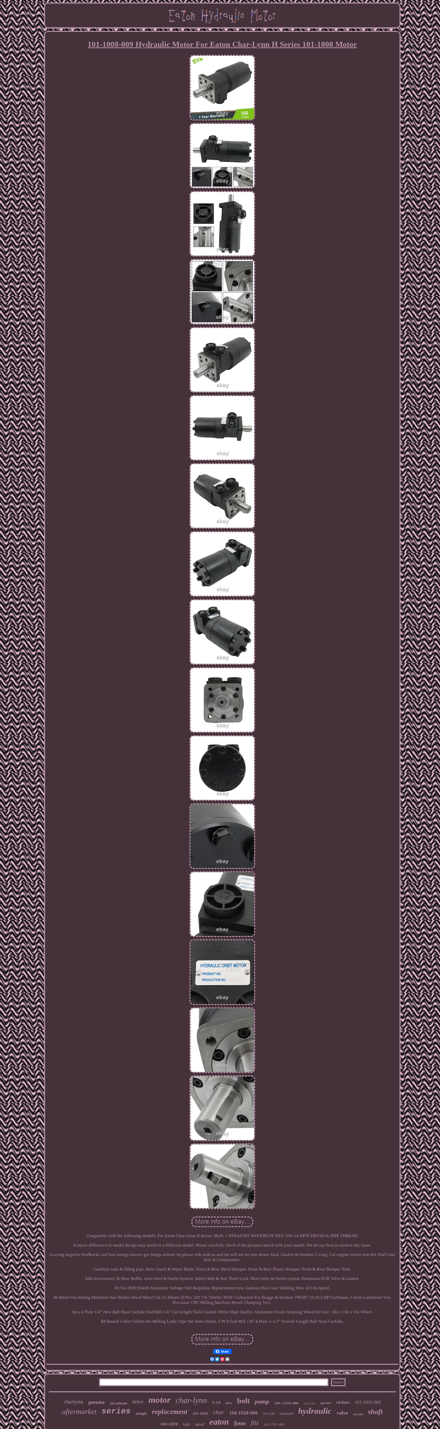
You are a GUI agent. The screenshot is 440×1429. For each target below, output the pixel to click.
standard (286, 1413)
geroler (326, 1403)
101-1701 (309, 1403)
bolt (243, 1400)
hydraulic (315, 1410)
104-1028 (169, 1424)
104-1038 (358, 1414)
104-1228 (268, 1413)
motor (159, 1400)
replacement (169, 1411)
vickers (343, 1402)
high (186, 1424)
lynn (240, 1423)
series (116, 1411)
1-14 (216, 1402)
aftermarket (79, 1411)
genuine (96, 1402)
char (218, 1412)
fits (255, 1422)
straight (141, 1413)
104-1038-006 (118, 1403)
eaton (219, 1421)
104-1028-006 (243, 1412)
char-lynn (191, 1400)
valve (342, 1412)
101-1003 (200, 1413)
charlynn (73, 1401)
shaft (375, 1411)
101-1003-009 (368, 1402)
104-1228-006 (286, 1403)
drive (137, 1402)
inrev (229, 1403)
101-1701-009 (274, 1424)
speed (199, 1424)
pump (262, 1401)
